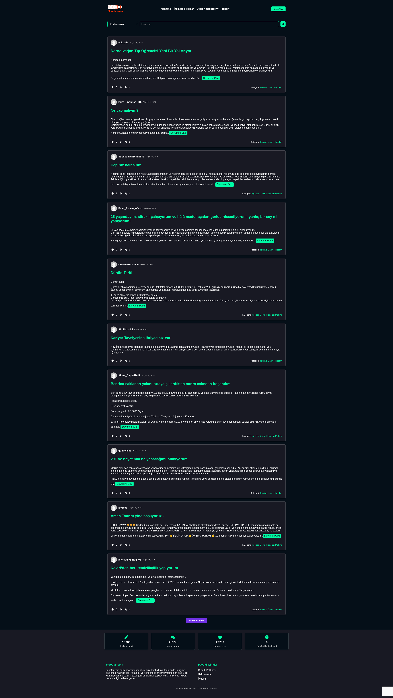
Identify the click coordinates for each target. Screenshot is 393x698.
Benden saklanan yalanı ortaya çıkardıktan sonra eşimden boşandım (170, 384)
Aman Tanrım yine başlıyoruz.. (137, 516)
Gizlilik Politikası (207, 670)
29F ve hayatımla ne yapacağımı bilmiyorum (149, 459)
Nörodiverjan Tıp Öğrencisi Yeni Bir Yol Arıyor (151, 51)
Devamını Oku (211, 78)
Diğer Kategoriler (207, 9)
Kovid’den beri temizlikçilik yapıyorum (144, 568)
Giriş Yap (278, 9)
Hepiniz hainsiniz (126, 165)
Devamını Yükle (196, 621)
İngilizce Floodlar (184, 9)
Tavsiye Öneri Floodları (271, 87)
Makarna (166, 9)
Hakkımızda (204, 674)
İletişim (202, 678)
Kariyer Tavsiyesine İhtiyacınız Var (140, 338)
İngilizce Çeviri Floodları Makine (266, 193)
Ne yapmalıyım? (125, 110)
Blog (225, 9)
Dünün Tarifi (121, 273)
